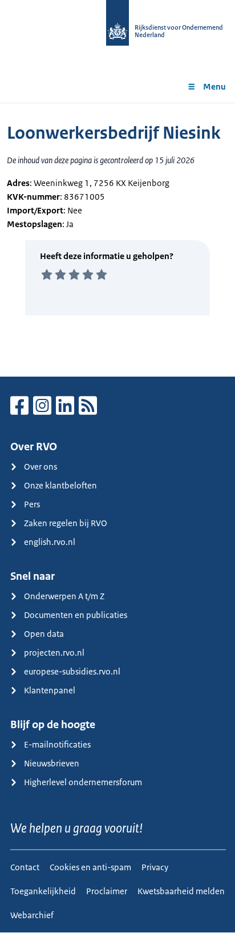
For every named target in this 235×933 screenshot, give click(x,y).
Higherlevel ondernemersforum (83, 782)
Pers (32, 504)
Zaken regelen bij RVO (65, 523)
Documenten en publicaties (75, 614)
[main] (117, 240)
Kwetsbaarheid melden (181, 891)
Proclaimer (106, 891)
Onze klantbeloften (60, 485)
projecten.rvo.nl (54, 652)
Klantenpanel (49, 690)
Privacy (154, 867)
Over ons (40, 466)
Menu (214, 86)
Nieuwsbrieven (51, 763)
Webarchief (32, 915)
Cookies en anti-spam (90, 867)
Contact (24, 867)
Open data (44, 633)
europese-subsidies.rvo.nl (72, 671)
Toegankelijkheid (43, 891)
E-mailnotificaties (57, 744)
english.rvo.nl (49, 541)
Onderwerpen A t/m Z (64, 596)
